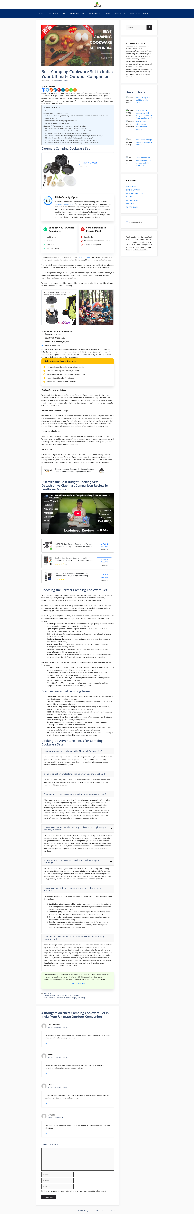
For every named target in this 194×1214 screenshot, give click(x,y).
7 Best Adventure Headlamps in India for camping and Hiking (64, 998)
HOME (41, 13)
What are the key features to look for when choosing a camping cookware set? (73, 143)
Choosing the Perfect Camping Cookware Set (60, 121)
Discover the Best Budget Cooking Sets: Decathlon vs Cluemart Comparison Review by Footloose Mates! (76, 117)
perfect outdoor (84, 257)
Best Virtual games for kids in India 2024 (143, 100)
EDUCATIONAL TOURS (57, 13)
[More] (75, 90)
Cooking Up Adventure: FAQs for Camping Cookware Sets (65, 126)
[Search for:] (136, 27)
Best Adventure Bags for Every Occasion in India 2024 (144, 142)
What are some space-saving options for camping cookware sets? (69, 133)
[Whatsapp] (71, 90)
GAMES (129, 197)
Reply (46, 1043)
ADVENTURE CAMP (77, 13)
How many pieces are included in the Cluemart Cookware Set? (67, 128)
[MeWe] (63, 90)
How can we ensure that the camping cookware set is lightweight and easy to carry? (74, 136)
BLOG (108, 13)
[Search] (149, 27)
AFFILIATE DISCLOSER (138, 13)
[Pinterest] (59, 90)
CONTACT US (120, 13)
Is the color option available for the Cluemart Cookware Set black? (69, 131)
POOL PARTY (131, 203)
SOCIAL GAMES (132, 207)
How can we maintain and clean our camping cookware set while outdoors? (72, 140)
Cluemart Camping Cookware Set (56, 113)
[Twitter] (47, 90)
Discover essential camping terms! (56, 123)
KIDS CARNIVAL (94, 13)
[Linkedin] (55, 90)
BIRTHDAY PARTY (133, 190)
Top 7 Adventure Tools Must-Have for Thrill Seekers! (61, 995)
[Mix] (67, 90)
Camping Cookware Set (64, 204)
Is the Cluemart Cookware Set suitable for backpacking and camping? (70, 138)
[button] (154, 13)
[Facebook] (43, 90)
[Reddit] (51, 90)
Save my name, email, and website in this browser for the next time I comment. (75, 1191)
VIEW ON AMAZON (90, 163)
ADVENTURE (48, 993)
